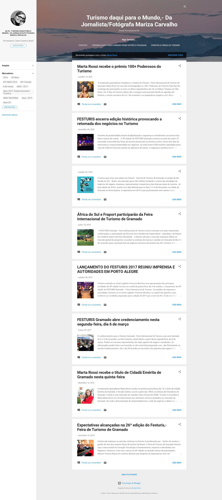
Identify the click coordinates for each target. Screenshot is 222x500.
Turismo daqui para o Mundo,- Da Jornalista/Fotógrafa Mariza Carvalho (129, 21)
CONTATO (83, 45)
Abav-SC (7, 102)
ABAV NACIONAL (10, 98)
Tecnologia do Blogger (131, 483)
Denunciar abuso (9, 115)
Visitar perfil (18, 45)
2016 (5, 77)
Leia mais (176, 104)
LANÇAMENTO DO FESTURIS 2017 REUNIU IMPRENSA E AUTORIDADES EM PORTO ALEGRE (126, 269)
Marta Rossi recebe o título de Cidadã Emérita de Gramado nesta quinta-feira (119, 374)
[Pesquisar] (184, 7)
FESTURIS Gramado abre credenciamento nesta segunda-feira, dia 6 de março (118, 321)
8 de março (8, 86)
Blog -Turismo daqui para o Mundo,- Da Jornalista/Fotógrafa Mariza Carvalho (18, 33)
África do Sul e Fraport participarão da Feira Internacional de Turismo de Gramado (115, 216)
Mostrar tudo (175, 55)
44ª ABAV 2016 (10, 82)
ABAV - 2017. (22, 86)
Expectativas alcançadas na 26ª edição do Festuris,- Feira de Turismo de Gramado (122, 427)
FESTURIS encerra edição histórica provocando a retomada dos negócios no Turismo (119, 121)
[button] (179, 66)
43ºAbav (15, 77)
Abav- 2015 (27, 98)
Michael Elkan (136, 488)
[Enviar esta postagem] (105, 105)
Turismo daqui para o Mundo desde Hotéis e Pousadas (119, 45)
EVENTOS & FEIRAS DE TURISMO (165, 45)
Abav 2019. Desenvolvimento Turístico (16, 92)
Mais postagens (129, 474)
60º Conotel (25, 82)
